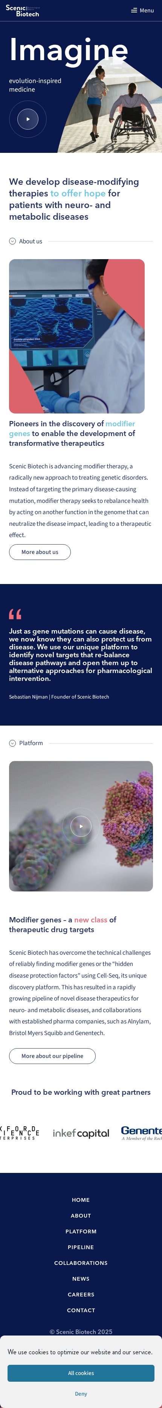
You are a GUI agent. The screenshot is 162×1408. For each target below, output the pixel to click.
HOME (81, 1200)
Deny (81, 1394)
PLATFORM (81, 1231)
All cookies (81, 1373)
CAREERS (81, 1295)
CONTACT (81, 1310)
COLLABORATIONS (81, 1263)
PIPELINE (81, 1247)
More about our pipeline (52, 1056)
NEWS (81, 1279)
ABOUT (81, 1216)
